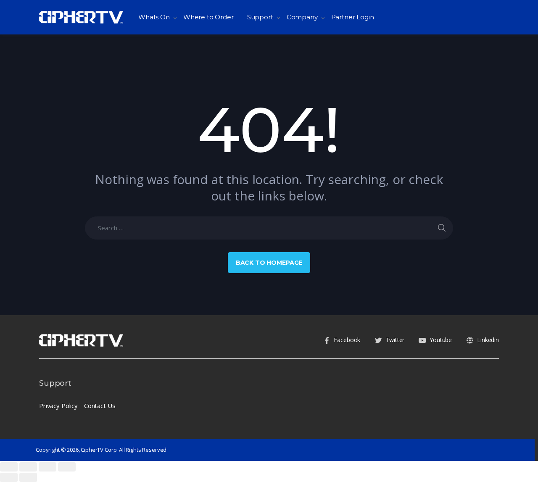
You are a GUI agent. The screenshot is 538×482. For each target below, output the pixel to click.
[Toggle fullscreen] (47, 466)
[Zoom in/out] (67, 466)
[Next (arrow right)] (28, 477)
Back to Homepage (269, 262)
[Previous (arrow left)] (9, 477)
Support (260, 17)
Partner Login (352, 17)
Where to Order (208, 17)
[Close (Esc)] (9, 466)
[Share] (28, 466)
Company (302, 17)
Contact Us (100, 405)
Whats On (154, 17)
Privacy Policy (58, 405)
